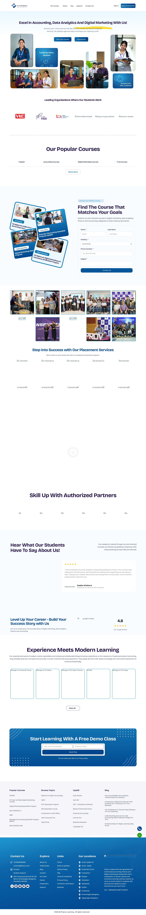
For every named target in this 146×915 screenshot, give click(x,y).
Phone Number (86, 249)
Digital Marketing (21, 248)
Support (79, 6)
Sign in (116, 6)
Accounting (18, 221)
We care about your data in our (73, 758)
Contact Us (89, 6)
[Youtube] (27, 886)
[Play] (34, 585)
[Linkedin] (16, 886)
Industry (84, 240)
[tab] (21, 162)
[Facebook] (24, 886)
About (65, 6)
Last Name (112, 230)
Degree (83, 259)
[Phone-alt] (139, 828)
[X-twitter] (12, 886)
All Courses (54, 6)
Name (83, 230)
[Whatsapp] (139, 835)
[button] (73, 452)
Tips (71, 6)
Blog (107, 790)
